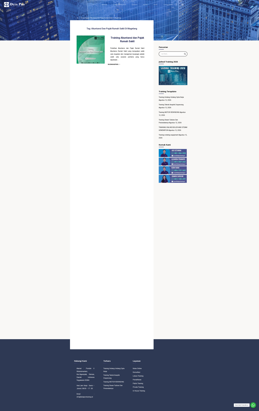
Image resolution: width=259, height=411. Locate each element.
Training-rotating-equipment (168, 135)
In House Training (139, 391)
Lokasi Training (138, 376)
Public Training (138, 383)
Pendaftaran (137, 380)
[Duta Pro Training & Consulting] (14, 4)
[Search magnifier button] (185, 54)
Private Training (138, 387)
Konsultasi (136, 372)
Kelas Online (137, 368)
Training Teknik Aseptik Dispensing (171, 105)
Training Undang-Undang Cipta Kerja (171, 97)
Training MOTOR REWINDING (169, 112)
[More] (182, 4)
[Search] (176, 4)
